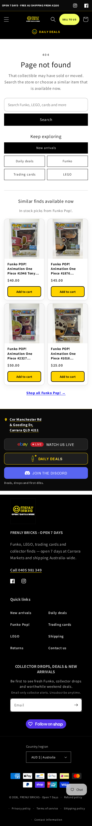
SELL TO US (69, 19)
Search (46, 119)
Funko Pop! (20, 624)
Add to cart (24, 292)
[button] (6, 19)
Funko (67, 161)
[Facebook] (86, 5)
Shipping (56, 636)
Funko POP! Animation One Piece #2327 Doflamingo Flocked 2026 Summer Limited (24, 353)
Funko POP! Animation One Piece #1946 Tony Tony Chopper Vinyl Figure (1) (23, 269)
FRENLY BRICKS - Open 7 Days (39, 797)
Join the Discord (49, 473)
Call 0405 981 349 (26, 569)
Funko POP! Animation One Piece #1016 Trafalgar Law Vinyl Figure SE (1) (67, 353)
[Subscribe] (76, 705)
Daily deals (24, 161)
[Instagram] (75, 5)
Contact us (57, 648)
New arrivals (46, 148)
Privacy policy (21, 808)
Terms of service (47, 808)
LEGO (67, 174)
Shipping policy (74, 808)
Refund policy (73, 797)
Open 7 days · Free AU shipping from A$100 (30, 5)
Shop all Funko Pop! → (46, 393)
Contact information (48, 819)
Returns (16, 648)
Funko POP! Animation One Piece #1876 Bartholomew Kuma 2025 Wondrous (67, 269)
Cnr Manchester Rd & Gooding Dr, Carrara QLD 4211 (22, 426)
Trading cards (25, 174)
